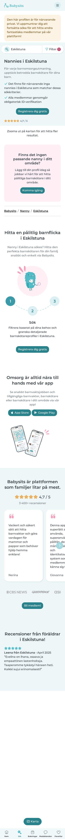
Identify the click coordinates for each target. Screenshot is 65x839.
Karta (35, 821)
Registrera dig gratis (32, 111)
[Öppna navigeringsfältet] (57, 5)
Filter (54, 49)
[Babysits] (14, 5)
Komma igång (32, 190)
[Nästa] (59, 545)
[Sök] (7, 49)
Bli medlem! (32, 605)
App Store (21, 412)
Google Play (46, 412)
